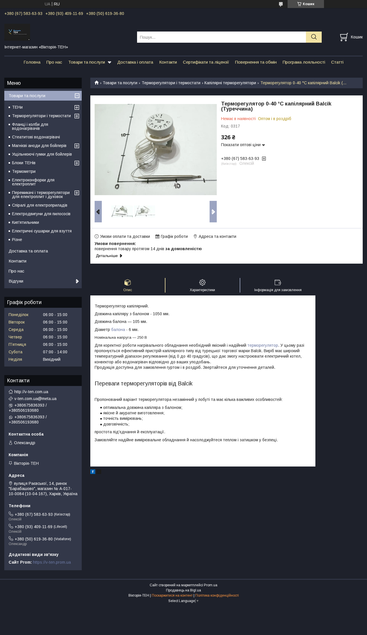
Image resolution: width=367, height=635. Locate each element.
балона (118, 329)
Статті (337, 62)
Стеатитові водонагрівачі (36, 137)
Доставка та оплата (28, 250)
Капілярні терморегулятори (230, 83)
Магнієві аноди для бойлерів (39, 145)
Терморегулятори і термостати (171, 83)
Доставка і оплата (135, 62)
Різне (17, 239)
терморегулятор (262, 345)
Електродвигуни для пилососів (41, 213)
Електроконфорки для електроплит (33, 182)
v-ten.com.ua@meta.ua (35, 398)
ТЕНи (17, 107)
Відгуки (16, 281)
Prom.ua (210, 585)
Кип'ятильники (25, 222)
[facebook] (92, 472)
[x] (99, 472)
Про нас (54, 62)
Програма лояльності (304, 62)
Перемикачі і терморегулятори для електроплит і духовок (41, 194)
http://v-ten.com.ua (31, 391)
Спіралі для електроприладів (39, 205)
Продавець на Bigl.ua (183, 590)
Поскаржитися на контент (172, 595)
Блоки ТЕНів (24, 162)
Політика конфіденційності (217, 595)
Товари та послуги (86, 62)
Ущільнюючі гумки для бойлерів (42, 154)
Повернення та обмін (256, 62)
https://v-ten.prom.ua (52, 562)
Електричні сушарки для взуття (42, 231)
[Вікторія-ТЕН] (67, 31)
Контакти (168, 62)
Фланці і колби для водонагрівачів (30, 126)
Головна (32, 62)
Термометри (24, 171)
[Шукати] (314, 37)
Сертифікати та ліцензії (206, 62)
